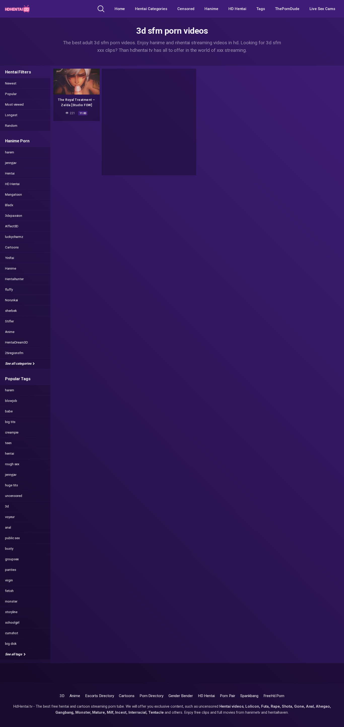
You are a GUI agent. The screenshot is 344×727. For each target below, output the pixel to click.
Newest (10, 83)
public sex (12, 538)
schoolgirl (12, 622)
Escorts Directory (99, 696)
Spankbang (249, 696)
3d (7, 506)
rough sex (12, 464)
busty (9, 548)
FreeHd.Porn (273, 696)
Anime (9, 332)
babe (9, 411)
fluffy (9, 289)
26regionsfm (14, 353)
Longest (11, 115)
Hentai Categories (151, 9)
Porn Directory (151, 696)
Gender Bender (180, 696)
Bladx (9, 205)
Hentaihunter (14, 279)
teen (8, 443)
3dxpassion (13, 216)
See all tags (14, 654)
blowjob (11, 401)
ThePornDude (287, 9)
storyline (11, 612)
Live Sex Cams (322, 9)
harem (9, 152)
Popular (10, 94)
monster (11, 601)
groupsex (12, 559)
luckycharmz (14, 237)
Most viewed (14, 104)
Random (11, 125)
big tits (10, 422)
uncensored (13, 496)
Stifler (9, 321)
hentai (9, 453)
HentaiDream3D (16, 342)
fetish (9, 591)
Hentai (10, 173)
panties (10, 570)
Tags (260, 9)
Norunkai (11, 300)
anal (8, 527)
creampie (11, 432)
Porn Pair (227, 696)
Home (120, 9)
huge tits (11, 485)
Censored (185, 9)
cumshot (11, 633)
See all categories (18, 363)
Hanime (211, 9)
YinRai (9, 258)
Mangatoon (13, 194)
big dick (11, 644)
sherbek (11, 311)
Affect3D (11, 226)
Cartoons (12, 247)
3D (62, 696)
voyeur (10, 517)
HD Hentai (237, 9)
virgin (9, 580)
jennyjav (10, 163)
